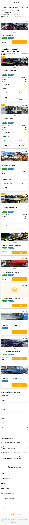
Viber (9, 92)
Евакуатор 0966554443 (9, 70)
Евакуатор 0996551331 (9, 118)
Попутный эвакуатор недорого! (11, 272)
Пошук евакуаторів (13, 7)
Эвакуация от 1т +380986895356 (11, 378)
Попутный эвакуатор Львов (10, 35)
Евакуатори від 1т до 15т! (9, 208)
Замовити (19, 42)
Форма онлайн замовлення (22, 98)
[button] (27, 26)
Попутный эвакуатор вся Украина (12, 245)
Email (9, 98)
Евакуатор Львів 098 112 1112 (11, 298)
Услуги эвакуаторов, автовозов (11, 352)
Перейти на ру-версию (14, 514)
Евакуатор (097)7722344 (9, 165)
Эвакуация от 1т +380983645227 (11, 325)
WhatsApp (9, 140)
